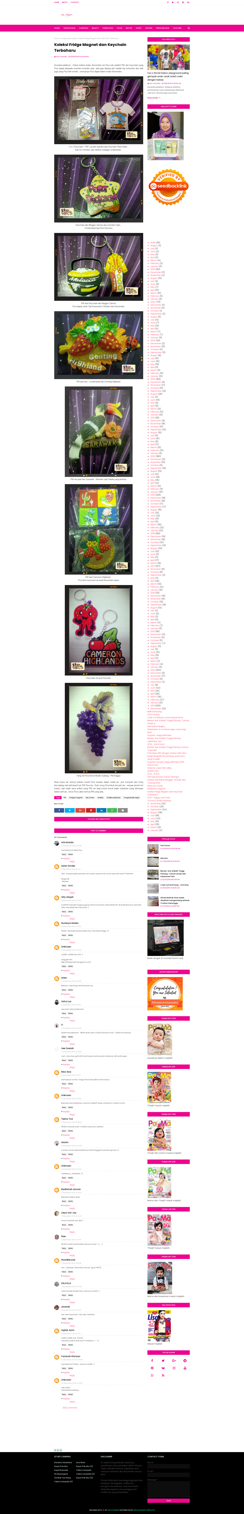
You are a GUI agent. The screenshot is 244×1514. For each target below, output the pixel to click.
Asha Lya (66, 1001)
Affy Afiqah (67, 897)
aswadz (65, 1306)
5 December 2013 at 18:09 (71, 1052)
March (154, 260)
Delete (70, 854)
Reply (64, 854)
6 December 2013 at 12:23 (71, 1216)
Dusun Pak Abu (61, 1466)
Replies (66, 858)
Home (56, 2)
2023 (153, 340)
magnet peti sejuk (68, 38)
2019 (153, 494)
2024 (153, 302)
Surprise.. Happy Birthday (159, 735)
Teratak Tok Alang (62, 1477)
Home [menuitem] (57, 28)
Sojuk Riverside (61, 1470)
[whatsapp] (152, 1375)
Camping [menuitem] (83, 28)
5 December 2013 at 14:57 (71, 1005)
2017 (153, 566)
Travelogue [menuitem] (69, 28)
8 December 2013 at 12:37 (71, 1310)
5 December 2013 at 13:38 (71, 846)
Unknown (66, 946)
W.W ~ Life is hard (155, 744)
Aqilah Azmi (67, 1330)
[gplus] (188, 2)
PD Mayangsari (61, 1474)
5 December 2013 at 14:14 (71, 900)
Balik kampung (154, 711)
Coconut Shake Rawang (159, 800)
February (155, 263)
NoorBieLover (68, 1259)
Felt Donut (165, 845)
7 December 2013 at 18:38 (71, 1263)
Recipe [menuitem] (129, 28)
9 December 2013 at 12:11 (70, 1333)
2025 (153, 269)
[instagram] (178, 2)
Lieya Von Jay (68, 1212)
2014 (153, 670)
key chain (90, 797)
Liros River (80, 1462)
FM (65, 797)
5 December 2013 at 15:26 (71, 1028)
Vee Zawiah (67, 1048)
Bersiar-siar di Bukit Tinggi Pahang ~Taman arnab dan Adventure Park (173, 874)
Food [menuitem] (119, 28)
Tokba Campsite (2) (85, 1474)
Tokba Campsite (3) (63, 1481)
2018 (153, 533)
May (153, 254)
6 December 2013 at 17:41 (71, 1240)
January (154, 266)
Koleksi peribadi (113, 797)
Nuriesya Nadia (69, 923)
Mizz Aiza (66, 1071)
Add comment (70, 1407)
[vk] (163, 1368)
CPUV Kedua (153, 714)
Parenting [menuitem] (108, 28)
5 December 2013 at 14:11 (70, 869)
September (156, 313)
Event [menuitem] (139, 28)
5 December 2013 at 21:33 (71, 1169)
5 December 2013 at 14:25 (71, 981)
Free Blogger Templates (144, 1510)
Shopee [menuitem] (148, 28)
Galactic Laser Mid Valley (159, 768)
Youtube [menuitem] (177, 28)
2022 (153, 379)
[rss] (163, 1375)
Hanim (64, 1142)
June (153, 251)
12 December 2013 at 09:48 (71, 1360)
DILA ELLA (66, 1283)
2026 (153, 242)
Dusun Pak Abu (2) (84, 1466)
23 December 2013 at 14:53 (71, 1383)
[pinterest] (183, 2)
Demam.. (164, 858)
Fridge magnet (75, 797)
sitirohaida (67, 842)
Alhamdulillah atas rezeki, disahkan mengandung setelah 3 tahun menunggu (174, 900)
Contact (75, 2)
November (156, 275)
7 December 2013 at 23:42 (71, 1286)
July (152, 248)
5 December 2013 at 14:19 (71, 926)
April (153, 257)
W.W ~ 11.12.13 (153, 773)
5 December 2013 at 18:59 (71, 1122)
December (156, 272)
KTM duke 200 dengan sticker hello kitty (166, 753)
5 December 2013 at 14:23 (71, 950)
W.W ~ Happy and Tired (158, 797)
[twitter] (173, 2)
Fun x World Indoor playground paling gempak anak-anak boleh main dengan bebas (168, 76)
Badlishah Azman (71, 1189)
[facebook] (167, 2)
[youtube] (185, 1368)
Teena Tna (67, 1118)
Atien (64, 977)
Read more (152, 98)
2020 (153, 456)
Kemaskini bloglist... (156, 726)
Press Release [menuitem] (162, 28)
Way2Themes (113, 1510)
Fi (62, 1024)
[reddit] (185, 1361)
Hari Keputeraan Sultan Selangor (163, 776)
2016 (153, 592)
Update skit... (153, 771)
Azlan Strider (68, 865)
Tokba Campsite (83, 1470)
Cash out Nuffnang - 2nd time (174, 885)
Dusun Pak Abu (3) (84, 1477)
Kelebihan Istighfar (156, 788)
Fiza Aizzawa (61, 56)
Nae (63, 1236)
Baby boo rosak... (155, 785)
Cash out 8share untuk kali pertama (165, 717)
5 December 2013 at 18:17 (71, 1075)
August (154, 245)
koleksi (100, 797)
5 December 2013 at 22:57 (71, 1192)
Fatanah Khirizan (70, 1356)
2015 (153, 631)
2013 (153, 705)
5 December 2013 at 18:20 (71, 1098)
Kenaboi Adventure (63, 1462)
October (155, 310)
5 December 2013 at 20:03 (71, 1146)
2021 (153, 417)
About (65, 2)
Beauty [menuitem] (95, 28)
